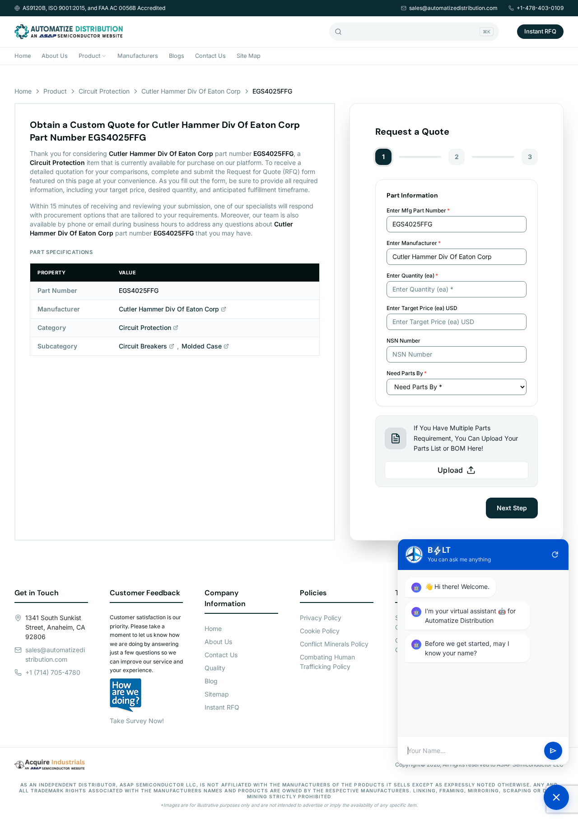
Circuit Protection (104, 91)
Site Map (249, 55)
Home (22, 55)
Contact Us (210, 55)
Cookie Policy (320, 631)
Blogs (176, 55)
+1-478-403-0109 (540, 8)
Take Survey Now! (137, 721)
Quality (215, 668)
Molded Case (202, 346)
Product (89, 55)
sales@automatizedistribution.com (453, 8)
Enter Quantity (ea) (412, 275)
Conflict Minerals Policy (334, 644)
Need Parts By (407, 373)
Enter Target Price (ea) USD (422, 308)
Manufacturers (137, 55)
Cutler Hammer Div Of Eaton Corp (191, 91)
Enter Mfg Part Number (418, 210)
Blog (211, 681)
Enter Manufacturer (414, 243)
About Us (55, 55)
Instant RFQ (540, 31)
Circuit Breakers (143, 346)
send (553, 751)
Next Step (512, 508)
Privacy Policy (320, 617)
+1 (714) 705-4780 (52, 672)
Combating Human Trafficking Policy (327, 661)
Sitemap (217, 694)
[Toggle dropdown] (104, 56)
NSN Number (403, 340)
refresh (554, 554)
